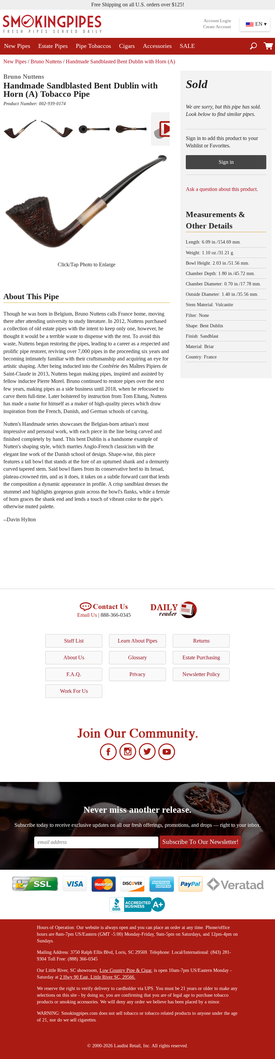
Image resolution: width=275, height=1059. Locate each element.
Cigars (127, 46)
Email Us (87, 615)
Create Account (217, 26)
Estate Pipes (53, 46)
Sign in (226, 162)
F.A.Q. (73, 674)
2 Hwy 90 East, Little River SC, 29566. (97, 977)
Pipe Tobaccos (93, 46)
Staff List (74, 641)
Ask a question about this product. (222, 189)
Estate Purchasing (201, 657)
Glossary (137, 657)
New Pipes (17, 46)
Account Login (217, 20)
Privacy (137, 674)
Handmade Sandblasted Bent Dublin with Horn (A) (120, 61)
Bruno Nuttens (46, 61)
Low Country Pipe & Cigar (125, 970)
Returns (201, 641)
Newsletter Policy (201, 674)
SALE (187, 46)
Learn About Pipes (137, 641)
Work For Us (74, 691)
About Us (73, 657)
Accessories (157, 46)
